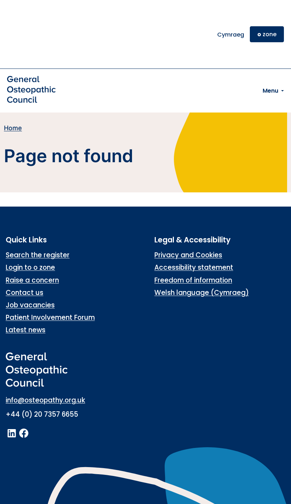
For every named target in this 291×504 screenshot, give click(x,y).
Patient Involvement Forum (50, 317)
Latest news (25, 330)
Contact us (24, 292)
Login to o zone (30, 267)
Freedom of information (193, 280)
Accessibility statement (193, 267)
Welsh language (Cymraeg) (201, 292)
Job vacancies (30, 305)
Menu (270, 91)
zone (266, 34)
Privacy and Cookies (188, 255)
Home (13, 128)
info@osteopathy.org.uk (45, 400)
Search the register (38, 255)
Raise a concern (32, 280)
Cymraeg (230, 35)
